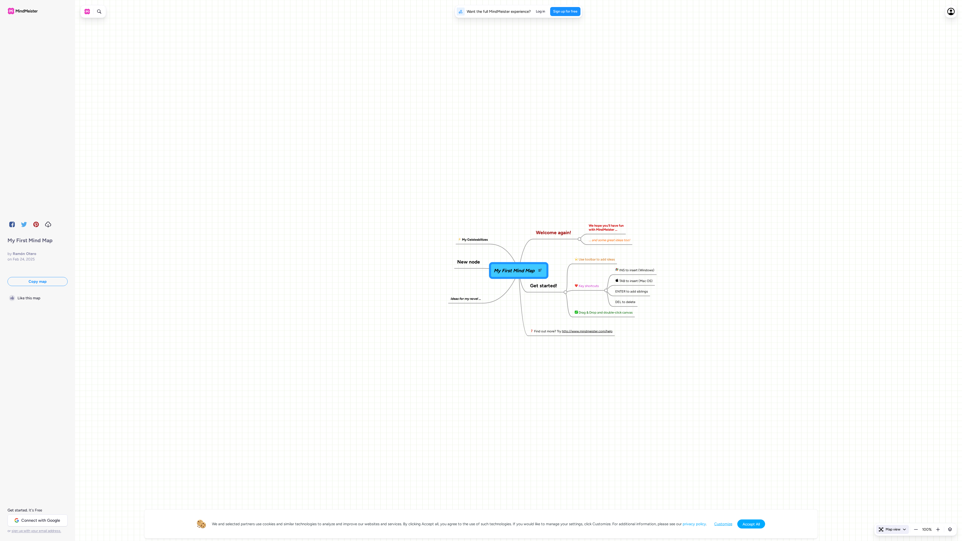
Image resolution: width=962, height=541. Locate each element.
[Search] (99, 11)
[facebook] (12, 224)
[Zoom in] (938, 529)
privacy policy (694, 524)
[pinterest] (36, 224)
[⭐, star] (576, 259)
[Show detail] (950, 529)
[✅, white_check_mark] (576, 312)
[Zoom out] (916, 529)
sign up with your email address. (36, 531)
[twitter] (24, 224)
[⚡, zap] (459, 239)
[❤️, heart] (576, 286)
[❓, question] (531, 331)
